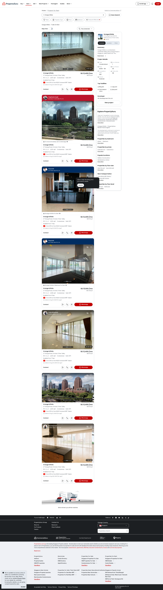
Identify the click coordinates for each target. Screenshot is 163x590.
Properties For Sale (87, 556)
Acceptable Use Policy (40, 587)
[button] (102, 56)
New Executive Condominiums (42, 577)
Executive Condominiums (96, 547)
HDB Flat (115, 118)
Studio (99, 141)
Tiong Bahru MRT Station (104, 176)
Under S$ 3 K (110, 149)
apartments (80, 547)
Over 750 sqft (101, 168)
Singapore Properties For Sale (90, 558)
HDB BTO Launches (39, 563)
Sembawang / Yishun (103, 160)
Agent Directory (62, 563)
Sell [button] (34, 4)
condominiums (72, 547)
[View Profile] (59, 35)
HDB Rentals (108, 561)
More (68, 4)
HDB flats (86, 547)
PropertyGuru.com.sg (40, 544)
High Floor (100, 186)
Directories (61, 556)
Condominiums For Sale (88, 563)
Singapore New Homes (41, 570)
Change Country (103, 522)
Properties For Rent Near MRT (66, 574)
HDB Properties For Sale (88, 561)
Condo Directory (62, 558)
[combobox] (73, 15)
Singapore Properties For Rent (113, 558)
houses (105, 547)
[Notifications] (152, 3)
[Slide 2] (64, 137)
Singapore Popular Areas (113, 570)
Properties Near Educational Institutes (93, 570)
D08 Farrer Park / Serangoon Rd (114, 579)
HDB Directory (62, 561)
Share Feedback (56, 527)
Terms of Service (52, 587)
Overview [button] (101, 43)
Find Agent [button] (54, 4)
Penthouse (107, 186)
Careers (36, 529)
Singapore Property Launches (42, 572)
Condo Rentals (109, 563)
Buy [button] (22, 4)
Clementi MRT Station (103, 178)
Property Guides (38, 561)
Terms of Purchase (72, 587)
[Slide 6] (71, 460)
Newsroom (54, 525)
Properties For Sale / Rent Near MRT (69, 570)
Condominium (102, 119)
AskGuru (36, 558)
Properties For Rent (111, 556)
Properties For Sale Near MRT (66, 572)
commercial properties (116, 547)
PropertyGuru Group (40, 522)
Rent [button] (27, 4)
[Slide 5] (69, 137)
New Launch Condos (39, 574)
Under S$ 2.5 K (101, 149)
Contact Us (55, 522)
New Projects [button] (43, 4)
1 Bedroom (105, 141)
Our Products (37, 527)
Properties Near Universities (89, 572)
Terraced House (110, 121)
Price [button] (116, 43)
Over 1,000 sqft (110, 168)
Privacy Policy (21, 578)
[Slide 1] (63, 209)
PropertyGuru (38, 556)
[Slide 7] (72, 209)
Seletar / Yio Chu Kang (104, 157)
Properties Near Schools (88, 574)
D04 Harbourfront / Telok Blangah (114, 572)
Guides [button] (62, 4)
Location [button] (109, 43)
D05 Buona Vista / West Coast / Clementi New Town (116, 575)
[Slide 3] (66, 460)
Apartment (109, 119)
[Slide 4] (68, 137)
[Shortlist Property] (91, 35)
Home (44, 10)
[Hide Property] (87, 35)
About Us (36, 525)
